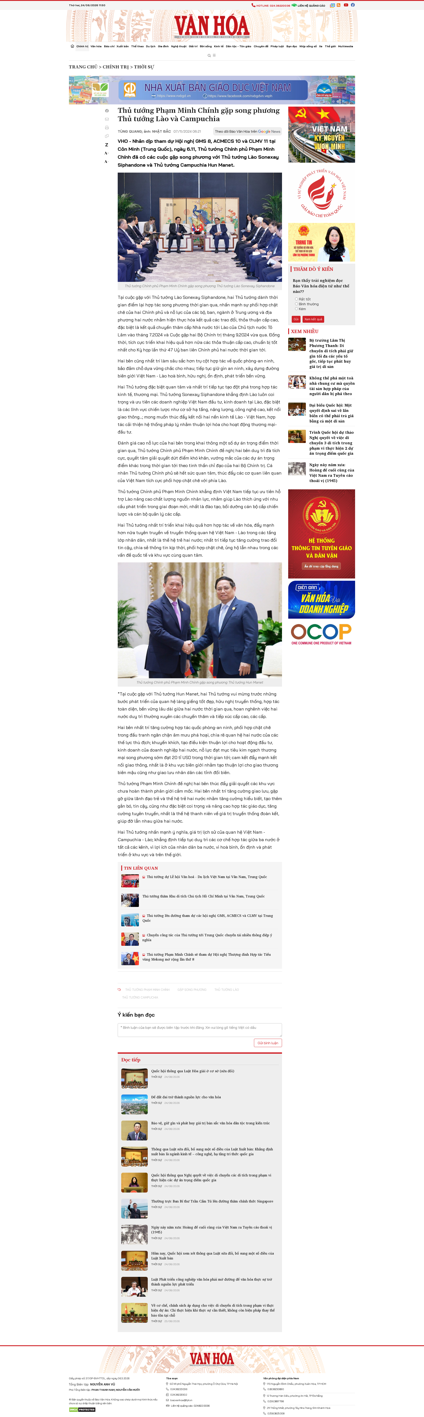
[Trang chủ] (72, 46)
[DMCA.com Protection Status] (82, 1409)
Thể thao (137, 46)
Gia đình (163, 46)
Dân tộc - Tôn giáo (238, 46)
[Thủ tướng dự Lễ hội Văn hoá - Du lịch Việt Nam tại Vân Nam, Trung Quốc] (130, 881)
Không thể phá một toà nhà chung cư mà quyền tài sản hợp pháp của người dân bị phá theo (332, 386)
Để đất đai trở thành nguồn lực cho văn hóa (186, 1097)
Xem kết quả (313, 319)
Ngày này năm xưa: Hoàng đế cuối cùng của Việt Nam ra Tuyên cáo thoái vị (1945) (211, 1229)
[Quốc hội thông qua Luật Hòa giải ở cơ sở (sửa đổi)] (134, 1078)
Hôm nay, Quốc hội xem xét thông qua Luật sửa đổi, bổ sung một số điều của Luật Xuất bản (212, 1255)
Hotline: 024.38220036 (273, 5)
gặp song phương (192, 990)
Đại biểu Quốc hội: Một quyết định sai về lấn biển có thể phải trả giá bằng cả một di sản (331, 413)
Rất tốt (305, 299)
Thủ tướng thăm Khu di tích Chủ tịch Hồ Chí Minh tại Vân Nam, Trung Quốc (203, 896)
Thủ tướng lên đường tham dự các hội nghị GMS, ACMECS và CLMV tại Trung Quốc (207, 918)
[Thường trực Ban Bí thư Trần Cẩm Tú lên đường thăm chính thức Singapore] (134, 1209)
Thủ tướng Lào (226, 990)
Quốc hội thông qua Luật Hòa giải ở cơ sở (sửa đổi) (192, 1071)
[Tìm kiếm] (209, 56)
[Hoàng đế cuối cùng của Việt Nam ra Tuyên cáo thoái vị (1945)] (134, 1235)
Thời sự (156, 1077)
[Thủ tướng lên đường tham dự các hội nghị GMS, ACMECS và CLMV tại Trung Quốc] (130, 919)
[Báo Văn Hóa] (212, 1357)
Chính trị (82, 46)
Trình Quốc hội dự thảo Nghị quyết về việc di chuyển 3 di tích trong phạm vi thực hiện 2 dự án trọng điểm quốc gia (331, 442)
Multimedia (345, 46)
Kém (302, 309)
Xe (320, 46)
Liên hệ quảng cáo (311, 5)
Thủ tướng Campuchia (140, 997)
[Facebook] (107, 111)
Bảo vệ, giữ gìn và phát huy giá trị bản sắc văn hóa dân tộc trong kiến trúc (210, 1123)
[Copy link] (107, 136)
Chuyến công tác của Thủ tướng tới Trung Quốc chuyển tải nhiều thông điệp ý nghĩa (207, 937)
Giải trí (193, 46)
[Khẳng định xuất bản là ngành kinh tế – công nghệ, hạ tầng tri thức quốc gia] (134, 1156)
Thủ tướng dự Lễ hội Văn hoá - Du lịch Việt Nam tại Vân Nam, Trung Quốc (206, 877)
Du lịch (150, 46)
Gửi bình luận (268, 1043)
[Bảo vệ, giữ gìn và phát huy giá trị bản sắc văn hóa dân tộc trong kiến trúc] (134, 1130)
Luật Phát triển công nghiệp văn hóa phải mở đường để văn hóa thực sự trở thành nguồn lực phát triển (211, 1281)
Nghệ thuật (179, 46)
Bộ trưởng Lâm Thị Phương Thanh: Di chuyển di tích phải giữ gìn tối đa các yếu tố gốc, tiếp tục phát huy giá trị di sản (331, 353)
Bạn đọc (291, 46)
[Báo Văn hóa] (212, 25)
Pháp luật (277, 46)
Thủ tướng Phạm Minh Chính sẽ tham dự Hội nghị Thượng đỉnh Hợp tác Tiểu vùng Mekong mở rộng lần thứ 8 (206, 957)
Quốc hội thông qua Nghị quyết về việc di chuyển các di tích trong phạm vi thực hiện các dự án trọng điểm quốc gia (211, 1177)
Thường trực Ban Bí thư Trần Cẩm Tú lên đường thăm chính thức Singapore (212, 1201)
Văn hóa (96, 46)
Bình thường (309, 304)
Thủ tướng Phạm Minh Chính (147, 990)
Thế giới (330, 46)
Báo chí (109, 46)
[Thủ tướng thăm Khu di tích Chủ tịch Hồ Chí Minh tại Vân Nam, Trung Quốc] (130, 900)
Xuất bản (123, 46)
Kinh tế (218, 46)
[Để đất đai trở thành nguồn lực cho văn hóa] (134, 1104)
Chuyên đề (261, 46)
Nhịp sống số (308, 46)
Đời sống (206, 46)
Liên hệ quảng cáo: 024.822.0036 (190, 1405)
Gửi (296, 319)
